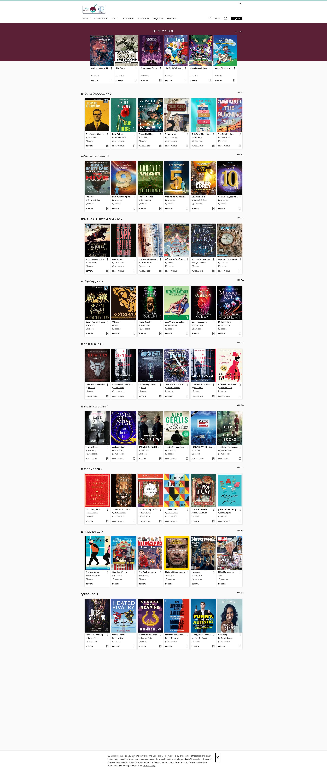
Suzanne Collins (146, 638)
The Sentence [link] (171, 510)
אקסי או (170, 263)
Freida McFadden (120, 138)
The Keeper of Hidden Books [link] (228, 447)
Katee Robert (145, 325)
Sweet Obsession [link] (199, 322)
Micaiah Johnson (147, 263)
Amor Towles (119, 388)
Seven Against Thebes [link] (95, 322)
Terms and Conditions (152, 756)
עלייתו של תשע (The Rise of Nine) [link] (122, 197)
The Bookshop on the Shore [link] (149, 510)
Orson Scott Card (94, 200)
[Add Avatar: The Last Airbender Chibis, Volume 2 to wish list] (234, 80)
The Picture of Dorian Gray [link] (96, 134)
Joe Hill (143, 388)
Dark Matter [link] (117, 259)
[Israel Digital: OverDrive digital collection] (94, 9)
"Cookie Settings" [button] (143, 762)
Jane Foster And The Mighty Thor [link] (175, 384)
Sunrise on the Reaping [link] (149, 635)
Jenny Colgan (146, 513)
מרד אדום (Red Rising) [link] (95, 384)
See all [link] (238, 31)
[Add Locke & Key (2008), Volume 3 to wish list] (160, 396)
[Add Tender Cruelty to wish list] (160, 333)
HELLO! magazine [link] (226, 572)
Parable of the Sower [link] (227, 384)
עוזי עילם (197, 450)
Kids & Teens (127, 18)
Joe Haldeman (146, 200)
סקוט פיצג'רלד (172, 138)
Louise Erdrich (172, 513)
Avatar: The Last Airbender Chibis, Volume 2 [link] (224, 68)
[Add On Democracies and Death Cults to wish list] (187, 646)
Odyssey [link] (116, 322)
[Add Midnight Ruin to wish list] (240, 333)
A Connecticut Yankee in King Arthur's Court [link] (96, 259)
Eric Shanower (172, 325)
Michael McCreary (200, 638)
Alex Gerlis (171, 450)
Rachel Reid (118, 638)
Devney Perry (92, 638)
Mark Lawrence (120, 513)
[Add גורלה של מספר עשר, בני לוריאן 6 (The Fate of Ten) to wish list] (240, 208)
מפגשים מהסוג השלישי (94, 156)
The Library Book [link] (93, 510)
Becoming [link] (222, 635)
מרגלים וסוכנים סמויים (93, 406)
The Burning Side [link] (225, 134)
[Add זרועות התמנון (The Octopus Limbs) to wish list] (213, 459)
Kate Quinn (92, 450)
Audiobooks (143, 18)
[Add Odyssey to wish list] (133, 333)
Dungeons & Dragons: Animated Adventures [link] (150, 68)
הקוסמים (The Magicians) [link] (228, 259)
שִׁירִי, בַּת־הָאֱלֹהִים (91, 281)
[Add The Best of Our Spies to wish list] (187, 459)
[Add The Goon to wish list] (135, 80)
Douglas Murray (173, 638)
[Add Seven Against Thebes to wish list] (107, 333)
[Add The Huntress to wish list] (107, 459)
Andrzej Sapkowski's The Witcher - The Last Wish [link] (100, 68)
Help (240, 3)
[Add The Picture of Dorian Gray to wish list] (107, 146)
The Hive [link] (90, 197)
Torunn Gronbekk (173, 388)
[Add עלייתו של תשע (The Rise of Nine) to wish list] (133, 208)
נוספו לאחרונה (163, 31)
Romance (171, 18)
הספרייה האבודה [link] (199, 510)
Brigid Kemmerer (200, 263)
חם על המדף (88, 594)
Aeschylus (91, 325)
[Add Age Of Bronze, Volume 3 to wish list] (187, 333)
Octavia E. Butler (226, 388)
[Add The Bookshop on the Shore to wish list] (160, 521)
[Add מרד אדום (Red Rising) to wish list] (107, 396)
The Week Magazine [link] (147, 572)
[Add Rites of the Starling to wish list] (107, 646)
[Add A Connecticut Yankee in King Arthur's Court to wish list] (107, 271)
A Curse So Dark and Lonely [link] (202, 259)
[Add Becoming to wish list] (240, 646)
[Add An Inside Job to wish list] (133, 459)
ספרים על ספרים (91, 469)
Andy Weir (144, 138)
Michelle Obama (226, 638)
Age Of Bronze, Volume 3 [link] (175, 322)
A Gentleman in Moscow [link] (122, 384)
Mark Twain (92, 263)
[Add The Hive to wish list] (107, 208)
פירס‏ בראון (91, 388)
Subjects (86, 18)
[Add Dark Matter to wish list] (133, 271)
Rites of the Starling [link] (94, 635)
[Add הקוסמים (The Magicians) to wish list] (240, 271)
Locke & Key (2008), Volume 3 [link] (149, 384)
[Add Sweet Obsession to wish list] (213, 333)
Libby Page (198, 138)
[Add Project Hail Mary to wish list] (160, 146)
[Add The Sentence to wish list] (187, 521)
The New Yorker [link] (92, 572)
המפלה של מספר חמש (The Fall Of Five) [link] (175, 197)
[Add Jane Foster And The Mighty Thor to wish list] (187, 396)
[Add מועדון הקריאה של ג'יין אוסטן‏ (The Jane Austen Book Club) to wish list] (240, 521)
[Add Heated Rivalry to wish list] (133, 646)
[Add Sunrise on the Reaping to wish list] (160, 646)
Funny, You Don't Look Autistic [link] (202, 635)
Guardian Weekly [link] (119, 572)
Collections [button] (100, 18)
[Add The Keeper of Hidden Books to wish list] (240, 459)
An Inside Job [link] (118, 447)
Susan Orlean (93, 513)
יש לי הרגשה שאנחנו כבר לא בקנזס (100, 219)
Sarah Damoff (225, 138)
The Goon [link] (120, 68)
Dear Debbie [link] (117, 134)
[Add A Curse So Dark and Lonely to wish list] (213, 271)
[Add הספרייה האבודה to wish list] (213, 521)
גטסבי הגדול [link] (170, 134)
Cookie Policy (149, 765)
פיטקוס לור (118, 200)
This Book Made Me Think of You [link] (202, 134)
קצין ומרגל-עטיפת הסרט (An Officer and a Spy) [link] (149, 447)
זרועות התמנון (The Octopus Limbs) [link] (202, 447)
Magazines (158, 18)
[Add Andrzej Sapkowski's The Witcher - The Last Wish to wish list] (111, 80)
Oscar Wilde (92, 138)
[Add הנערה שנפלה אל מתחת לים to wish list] (187, 271)
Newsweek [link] (196, 572)
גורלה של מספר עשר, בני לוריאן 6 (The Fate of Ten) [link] (228, 197)
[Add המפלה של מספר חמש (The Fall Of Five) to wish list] (187, 208)
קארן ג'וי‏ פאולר (225, 513)
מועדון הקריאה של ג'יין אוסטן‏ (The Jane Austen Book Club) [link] (228, 510)
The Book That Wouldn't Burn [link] (122, 510)
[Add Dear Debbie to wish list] (133, 146)
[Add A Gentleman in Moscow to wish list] (133, 396)
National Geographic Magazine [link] (175, 572)
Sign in (236, 18)
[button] (214, 18)
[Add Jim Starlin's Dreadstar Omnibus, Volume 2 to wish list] (185, 80)
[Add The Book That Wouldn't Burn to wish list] (133, 521)
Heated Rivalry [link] (118, 635)
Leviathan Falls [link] (198, 197)
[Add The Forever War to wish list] (160, 208)
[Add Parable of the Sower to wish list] (240, 396)
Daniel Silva (118, 450)
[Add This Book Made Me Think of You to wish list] (213, 146)
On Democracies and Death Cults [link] (175, 635)
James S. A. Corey (200, 200)
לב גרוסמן (223, 263)
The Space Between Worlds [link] (149, 259)
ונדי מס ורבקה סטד (200, 513)
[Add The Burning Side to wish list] (240, 146)
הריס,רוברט (145, 450)
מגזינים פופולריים (91, 531)
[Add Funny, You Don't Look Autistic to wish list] (213, 646)
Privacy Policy (173, 756)
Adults (115, 18)
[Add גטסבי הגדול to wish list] (187, 146)
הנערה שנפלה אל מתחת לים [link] (175, 259)
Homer (116, 325)
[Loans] (225, 18)
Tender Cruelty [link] (145, 322)
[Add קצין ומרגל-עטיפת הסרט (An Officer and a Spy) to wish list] (160, 459)
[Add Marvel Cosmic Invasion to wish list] (209, 80)
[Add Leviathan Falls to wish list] (213, 208)
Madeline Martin (226, 450)
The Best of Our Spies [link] (174, 447)
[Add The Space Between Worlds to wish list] (160, 271)
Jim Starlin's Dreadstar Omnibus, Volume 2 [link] (174, 68)
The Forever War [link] (146, 197)
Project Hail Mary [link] (146, 134)
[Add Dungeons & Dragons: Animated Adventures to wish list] (160, 80)
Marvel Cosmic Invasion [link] (199, 68)
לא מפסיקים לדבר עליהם (95, 94)
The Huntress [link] (91, 447)
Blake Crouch (119, 263)
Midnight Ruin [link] (224, 322)
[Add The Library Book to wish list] (107, 521)
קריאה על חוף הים (91, 344)
